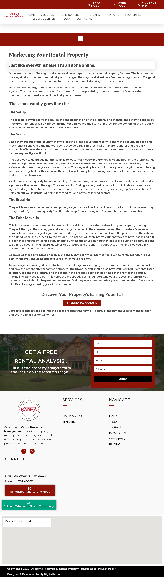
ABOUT (114, 421)
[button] (80, 38)
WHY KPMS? (117, 438)
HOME (113, 416)
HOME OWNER (73, 416)
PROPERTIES (117, 433)
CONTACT (115, 427)
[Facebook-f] (23, 451)
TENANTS (69, 421)
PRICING (114, 444)
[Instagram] (32, 451)
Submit (123, 378)
